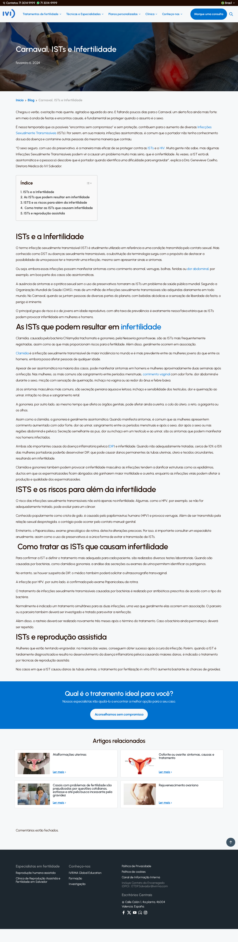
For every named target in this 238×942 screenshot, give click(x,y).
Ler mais (58, 772)
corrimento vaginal (156, 374)
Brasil (228, 2)
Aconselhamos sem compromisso (119, 714)
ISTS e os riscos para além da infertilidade (55, 202)
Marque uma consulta (208, 14)
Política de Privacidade (136, 866)
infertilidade (141, 327)
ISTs (151, 148)
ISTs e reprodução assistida (44, 213)
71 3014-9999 (48, 2)
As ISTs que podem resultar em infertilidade (57, 197)
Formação (75, 878)
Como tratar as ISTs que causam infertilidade (58, 208)
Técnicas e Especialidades (83, 14)
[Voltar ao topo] (230, 842)
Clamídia (22, 353)
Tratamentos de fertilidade (40, 14)
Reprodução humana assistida (35, 873)
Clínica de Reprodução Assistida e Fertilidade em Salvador (38, 880)
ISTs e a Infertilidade (38, 192)
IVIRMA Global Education (85, 873)
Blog (31, 100)
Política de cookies (134, 871)
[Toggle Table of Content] (89, 183)
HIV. (162, 148)
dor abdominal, (198, 269)
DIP (111, 446)
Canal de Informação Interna (141, 877)
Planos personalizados (123, 14)
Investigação (77, 884)
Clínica (149, 14)
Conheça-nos (170, 14)
